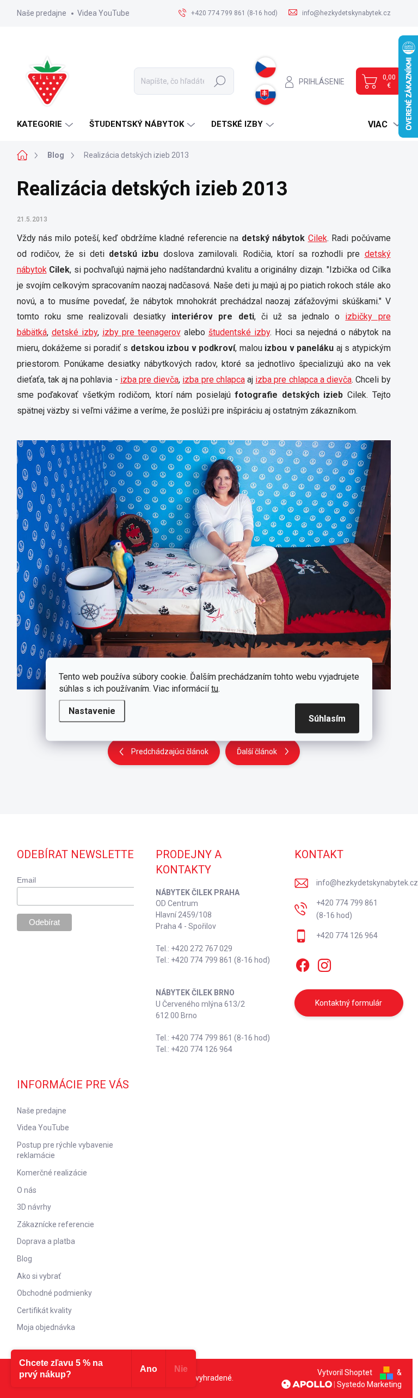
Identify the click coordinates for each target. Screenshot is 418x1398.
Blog (24, 1258)
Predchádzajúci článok (169, 751)
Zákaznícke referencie (55, 1224)
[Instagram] (324, 963)
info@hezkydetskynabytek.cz (367, 882)
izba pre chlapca (213, 379)
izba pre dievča (149, 379)
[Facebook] (302, 963)
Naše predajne (41, 13)
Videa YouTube (103, 13)
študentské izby (239, 332)
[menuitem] (46, 124)
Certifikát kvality (44, 1310)
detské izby (74, 332)
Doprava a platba (46, 1241)
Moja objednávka (46, 1327)
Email (26, 880)
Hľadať (219, 81)
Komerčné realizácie (52, 1172)
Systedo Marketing (369, 1384)
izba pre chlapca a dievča (303, 379)
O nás (26, 1190)
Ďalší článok (257, 751)
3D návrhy (34, 1207)
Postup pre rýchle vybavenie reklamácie (65, 1150)
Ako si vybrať (39, 1276)
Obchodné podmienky (54, 1293)
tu (214, 688)
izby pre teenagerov (141, 332)
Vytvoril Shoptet (344, 1372)
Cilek (317, 238)
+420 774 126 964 (347, 935)
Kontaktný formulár (348, 1003)
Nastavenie (92, 710)
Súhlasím (327, 718)
